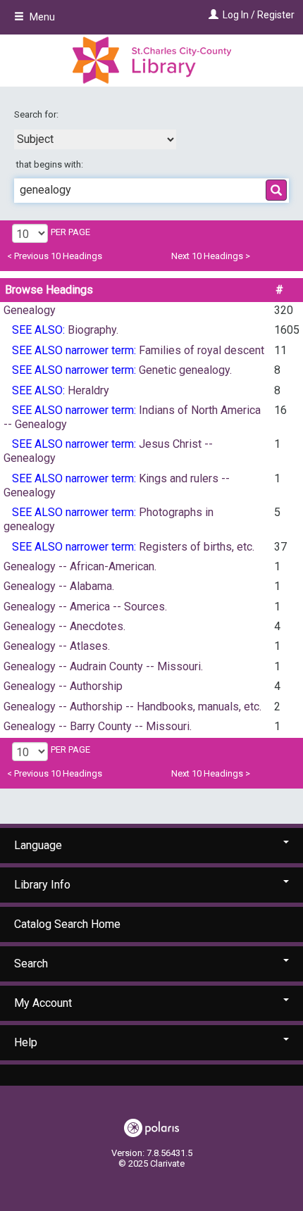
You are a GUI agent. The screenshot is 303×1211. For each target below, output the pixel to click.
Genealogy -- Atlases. (57, 646)
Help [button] (25, 1042)
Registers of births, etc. (196, 546)
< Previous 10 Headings (54, 256)
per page (70, 232)
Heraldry (88, 390)
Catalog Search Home (67, 924)
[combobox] (95, 139)
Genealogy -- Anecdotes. (64, 626)
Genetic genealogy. (185, 370)
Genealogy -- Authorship (63, 686)
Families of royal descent (201, 350)
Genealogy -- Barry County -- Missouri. (98, 726)
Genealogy (30, 310)
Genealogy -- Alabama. (59, 586)
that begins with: (49, 164)
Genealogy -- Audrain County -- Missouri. (103, 666)
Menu (41, 17)
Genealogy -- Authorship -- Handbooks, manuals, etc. (132, 706)
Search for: (37, 114)
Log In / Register (259, 14)
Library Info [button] (42, 884)
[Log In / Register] (211, 14)
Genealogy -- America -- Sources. (85, 606)
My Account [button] (43, 1003)
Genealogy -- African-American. (80, 566)
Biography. (93, 330)
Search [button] (31, 963)
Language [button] (38, 845)
